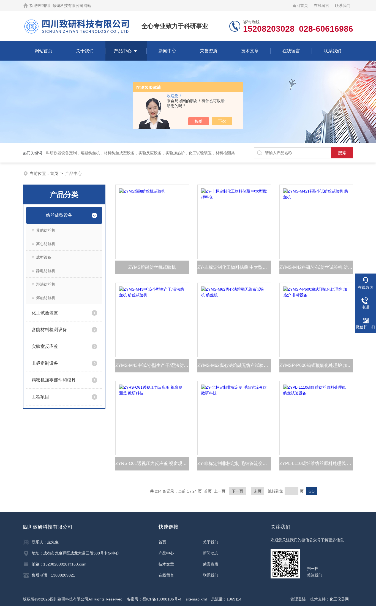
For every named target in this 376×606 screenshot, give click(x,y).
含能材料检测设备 (49, 329)
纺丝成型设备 (59, 215)
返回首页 (300, 5)
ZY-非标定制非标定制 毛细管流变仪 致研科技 (234, 463)
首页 (54, 173)
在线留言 (321, 5)
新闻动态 (210, 553)
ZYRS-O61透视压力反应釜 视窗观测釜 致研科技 (152, 463)
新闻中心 (167, 50)
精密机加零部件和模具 (54, 380)
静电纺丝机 (45, 271)
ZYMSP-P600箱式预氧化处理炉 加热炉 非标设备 (316, 365)
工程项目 (40, 396)
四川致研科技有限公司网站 (68, 5)
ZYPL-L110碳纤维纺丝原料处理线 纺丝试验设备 (316, 463)
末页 (257, 491)
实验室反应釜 (45, 346)
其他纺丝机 (45, 230)
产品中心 (123, 50)
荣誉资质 (208, 50)
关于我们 (85, 50)
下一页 (237, 491)
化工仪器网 (339, 599)
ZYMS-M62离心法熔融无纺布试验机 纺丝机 (234, 365)
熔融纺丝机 (45, 298)
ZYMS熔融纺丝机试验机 (152, 267)
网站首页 (43, 50)
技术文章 (250, 50)
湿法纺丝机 (45, 284)
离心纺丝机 (45, 244)
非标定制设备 (45, 363)
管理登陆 (298, 599)
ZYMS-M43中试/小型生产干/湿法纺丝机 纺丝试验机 (152, 365)
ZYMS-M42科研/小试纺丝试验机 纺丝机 (316, 267)
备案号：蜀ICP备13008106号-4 (154, 599)
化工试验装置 (45, 312)
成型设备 (43, 257)
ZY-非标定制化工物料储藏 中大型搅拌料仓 (234, 267)
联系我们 (342, 5)
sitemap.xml (196, 599)
